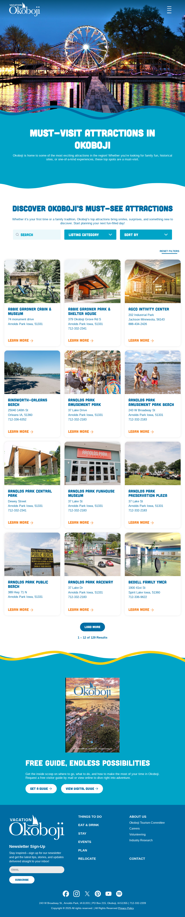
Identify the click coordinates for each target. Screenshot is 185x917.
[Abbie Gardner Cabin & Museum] (32, 303)
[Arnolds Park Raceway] (92, 574)
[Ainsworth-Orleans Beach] (32, 394)
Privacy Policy (126, 908)
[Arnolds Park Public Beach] (32, 574)
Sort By (131, 234)
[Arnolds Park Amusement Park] (92, 394)
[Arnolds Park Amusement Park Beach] (153, 394)
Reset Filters (169, 251)
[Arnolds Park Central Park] (32, 485)
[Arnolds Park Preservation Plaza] (153, 485)
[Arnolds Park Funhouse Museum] (92, 485)
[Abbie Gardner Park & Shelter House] (92, 303)
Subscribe (22, 879)
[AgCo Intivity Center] (153, 303)
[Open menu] (169, 9)
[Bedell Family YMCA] (153, 574)
